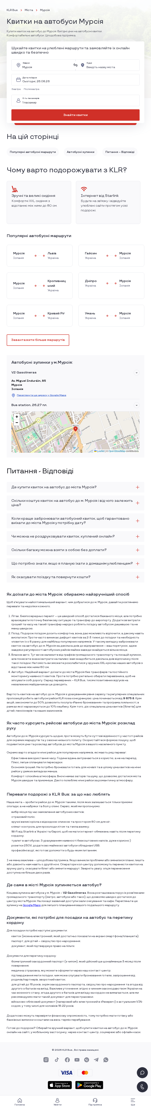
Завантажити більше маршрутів (38, 340)
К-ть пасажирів (31, 98)
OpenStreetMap (117, 451)
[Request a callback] (142, 1086)
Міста (29, 10)
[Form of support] (142, 1072)
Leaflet (100, 451)
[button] (16, 89)
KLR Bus (12, 10)
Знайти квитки (75, 115)
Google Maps (32, 905)
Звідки (26, 63)
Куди (89, 63)
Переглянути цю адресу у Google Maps (41, 395)
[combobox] (46, 65)
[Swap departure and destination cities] (75, 65)
